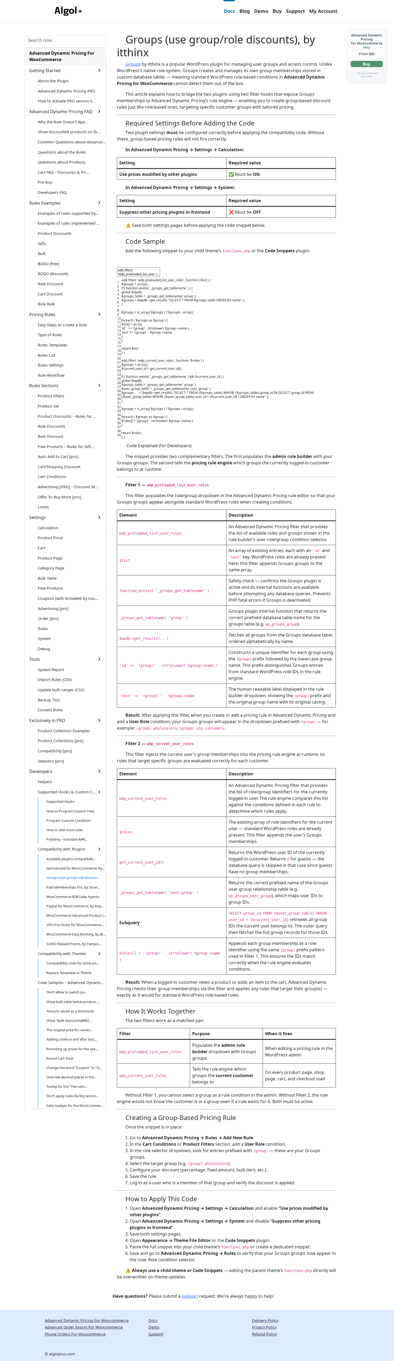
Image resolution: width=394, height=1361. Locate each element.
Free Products (50, 588)
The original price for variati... (69, 1029)
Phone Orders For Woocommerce (75, 1334)
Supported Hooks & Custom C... (67, 791)
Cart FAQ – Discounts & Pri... (63, 172)
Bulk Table (47, 578)
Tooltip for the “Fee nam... (66, 1086)
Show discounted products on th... (69, 131)
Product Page (50, 558)
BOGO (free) (48, 263)
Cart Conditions (52, 476)
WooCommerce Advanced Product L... (76, 915)
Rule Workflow (51, 375)
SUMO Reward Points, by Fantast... (73, 943)
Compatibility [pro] (55, 750)
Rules (43, 628)
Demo (261, 11)
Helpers (45, 781)
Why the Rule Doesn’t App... (63, 121)
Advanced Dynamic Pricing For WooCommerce (61, 56)
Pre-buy (45, 182)
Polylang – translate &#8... (66, 839)
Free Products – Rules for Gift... (66, 446)
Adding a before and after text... (71, 1039)
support (190, 1296)
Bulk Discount (50, 436)
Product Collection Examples (64, 730)
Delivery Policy (265, 1320)
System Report (51, 669)
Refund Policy (264, 1334)
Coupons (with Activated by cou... (68, 598)
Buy (277, 11)
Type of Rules (50, 334)
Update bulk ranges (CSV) (61, 689)
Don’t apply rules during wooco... (72, 1095)
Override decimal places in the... (71, 1077)
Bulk (42, 253)
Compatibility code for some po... (72, 963)
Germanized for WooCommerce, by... (75, 868)
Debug (44, 648)
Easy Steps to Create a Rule (62, 324)
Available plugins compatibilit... (70, 858)
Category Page (51, 568)
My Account (323, 11)
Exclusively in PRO (47, 720)
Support (295, 11)
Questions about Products (62, 162)
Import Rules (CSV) (55, 679)
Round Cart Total (59, 1058)
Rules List (46, 355)
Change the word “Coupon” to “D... (73, 1067)
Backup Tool (49, 699)
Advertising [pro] (53, 608)
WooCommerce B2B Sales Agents (72, 896)
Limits (43, 506)
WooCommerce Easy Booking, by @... (76, 934)
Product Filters (51, 395)
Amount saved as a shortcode (70, 1011)
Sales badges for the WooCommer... (74, 1105)
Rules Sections (43, 386)
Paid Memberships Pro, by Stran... (73, 887)
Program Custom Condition (68, 820)
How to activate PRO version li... (67, 100)
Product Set (48, 406)
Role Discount (50, 283)
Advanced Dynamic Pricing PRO (66, 91)
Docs (229, 11)
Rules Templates (52, 344)
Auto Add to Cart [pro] (58, 456)
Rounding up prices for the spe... (72, 1048)
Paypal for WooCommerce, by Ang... (74, 906)
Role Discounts (51, 426)
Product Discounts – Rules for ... (67, 416)
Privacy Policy (264, 1327)
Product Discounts (55, 233)
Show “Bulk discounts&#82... (68, 1020)
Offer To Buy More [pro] (59, 497)
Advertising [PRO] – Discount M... (68, 486)
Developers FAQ (52, 192)
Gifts (42, 243)
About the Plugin (53, 80)
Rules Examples (45, 203)
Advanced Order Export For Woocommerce (84, 1327)
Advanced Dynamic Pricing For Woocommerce (87, 1320)
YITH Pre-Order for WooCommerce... (75, 924)
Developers (40, 771)
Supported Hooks (60, 801)
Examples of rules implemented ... (69, 223)
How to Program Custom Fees (70, 811)
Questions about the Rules (62, 152)
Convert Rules (50, 709)
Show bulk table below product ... (72, 1001)
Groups (133, 64)
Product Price (50, 537)
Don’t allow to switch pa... (66, 992)
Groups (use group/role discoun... (73, 877)
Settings (37, 517)
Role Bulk (46, 303)
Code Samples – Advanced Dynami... (70, 982)
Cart (41, 547)
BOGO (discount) (53, 273)
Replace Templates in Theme (68, 972)
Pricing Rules (42, 314)
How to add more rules (64, 829)
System (44, 638)
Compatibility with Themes (62, 953)
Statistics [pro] (51, 761)
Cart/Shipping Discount (59, 466)
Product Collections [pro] (61, 740)
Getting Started (45, 70)
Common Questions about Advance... (71, 142)
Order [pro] (48, 618)
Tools (34, 659)
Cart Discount (50, 294)
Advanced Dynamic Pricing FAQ (60, 111)
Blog (244, 11)
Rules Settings (51, 365)
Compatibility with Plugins (62, 849)
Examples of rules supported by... (68, 213)
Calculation (48, 527)
